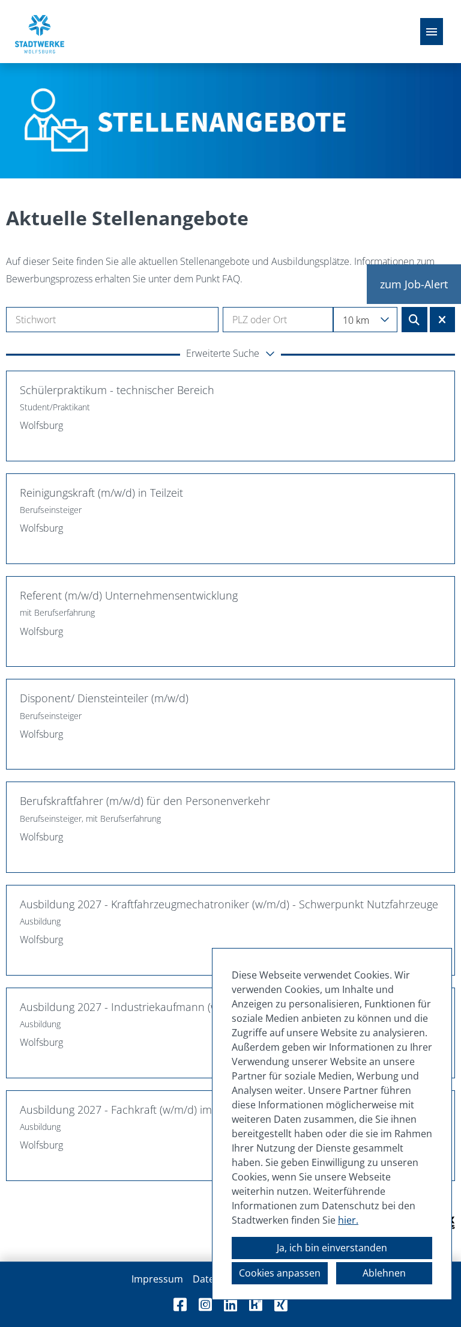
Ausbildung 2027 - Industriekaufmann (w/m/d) (132, 1007)
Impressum (157, 1279)
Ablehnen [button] (384, 1273)
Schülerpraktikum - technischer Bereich (117, 390)
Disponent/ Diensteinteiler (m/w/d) (104, 698)
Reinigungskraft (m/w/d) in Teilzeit (101, 492)
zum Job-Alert (414, 284)
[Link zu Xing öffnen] (281, 1304)
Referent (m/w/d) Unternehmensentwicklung (129, 595)
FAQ (231, 278)
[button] (230, 354)
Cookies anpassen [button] (280, 1273)
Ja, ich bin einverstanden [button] (332, 1247)
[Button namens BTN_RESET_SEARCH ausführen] (443, 319)
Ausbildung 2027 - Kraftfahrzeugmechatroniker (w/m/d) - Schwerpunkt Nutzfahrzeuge (229, 904)
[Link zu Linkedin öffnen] (230, 1304)
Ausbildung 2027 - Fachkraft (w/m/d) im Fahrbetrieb (146, 1109)
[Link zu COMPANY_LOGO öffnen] (39, 31)
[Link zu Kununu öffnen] (255, 1304)
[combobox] (365, 319)
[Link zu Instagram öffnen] (205, 1304)
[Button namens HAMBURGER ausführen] (431, 31)
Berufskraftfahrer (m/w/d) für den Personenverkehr (145, 801)
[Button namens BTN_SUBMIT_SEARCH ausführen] (414, 319)
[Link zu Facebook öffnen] (180, 1304)
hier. (348, 1220)
